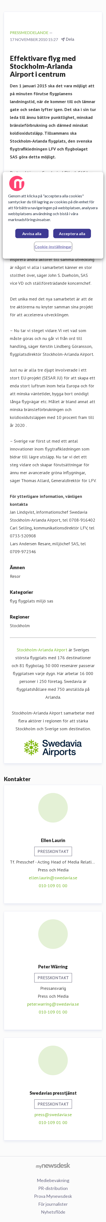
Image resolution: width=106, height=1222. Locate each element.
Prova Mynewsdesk (53, 1196)
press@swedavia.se (53, 1114)
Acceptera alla (72, 233)
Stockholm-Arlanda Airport (42, 650)
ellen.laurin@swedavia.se (53, 878)
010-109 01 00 (53, 885)
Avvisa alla (31, 233)
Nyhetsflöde (53, 1212)
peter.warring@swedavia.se (53, 1004)
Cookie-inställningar (53, 246)
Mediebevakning (53, 1180)
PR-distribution (53, 1188)
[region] (53, 215)
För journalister (53, 1204)
